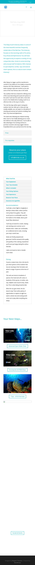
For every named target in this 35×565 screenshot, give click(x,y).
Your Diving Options (12, 191)
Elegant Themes (17, 560)
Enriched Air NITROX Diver (17, 370)
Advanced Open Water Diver (17, 346)
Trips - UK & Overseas (18, 396)
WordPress (17, 562)
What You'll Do (10, 178)
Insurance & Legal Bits (13, 201)
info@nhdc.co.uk (17, 157)
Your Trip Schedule (12, 185)
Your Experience (11, 194)
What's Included (11, 188)
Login (30, 2)
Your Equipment (11, 182)
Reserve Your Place (12, 197)
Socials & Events (17, 533)
